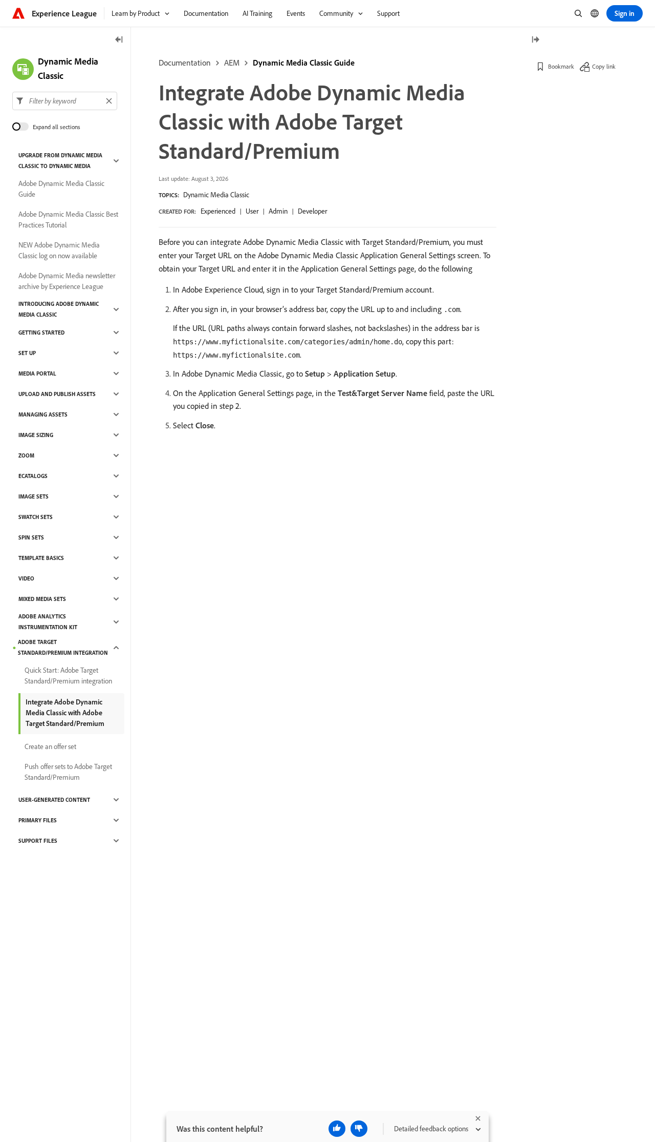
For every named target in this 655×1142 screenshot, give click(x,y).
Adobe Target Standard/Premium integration (63, 647)
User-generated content (54, 799)
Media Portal (37, 373)
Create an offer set (50, 746)
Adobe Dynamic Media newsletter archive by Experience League (66, 281)
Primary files (37, 820)
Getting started (41, 332)
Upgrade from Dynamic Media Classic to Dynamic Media (60, 161)
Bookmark (561, 66)
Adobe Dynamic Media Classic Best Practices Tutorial (68, 220)
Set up (27, 353)
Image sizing (35, 435)
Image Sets (33, 496)
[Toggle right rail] (535, 40)
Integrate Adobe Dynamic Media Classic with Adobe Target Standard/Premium (65, 712)
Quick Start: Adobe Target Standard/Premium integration (68, 676)
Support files (37, 840)
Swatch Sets (35, 517)
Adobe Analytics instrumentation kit (47, 622)
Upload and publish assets (57, 394)
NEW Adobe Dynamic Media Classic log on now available (59, 250)
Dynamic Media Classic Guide (304, 62)
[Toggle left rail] (119, 40)
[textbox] (64, 101)
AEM (231, 62)
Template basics (41, 558)
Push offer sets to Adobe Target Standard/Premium (68, 772)
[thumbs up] (337, 1128)
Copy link (604, 66)
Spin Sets (31, 537)
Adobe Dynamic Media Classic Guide (61, 189)
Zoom (26, 455)
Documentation (185, 62)
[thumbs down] (359, 1128)
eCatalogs (33, 476)
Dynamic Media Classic (216, 194)
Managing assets (43, 414)
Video (26, 578)
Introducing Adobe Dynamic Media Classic (58, 309)
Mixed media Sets (42, 599)
